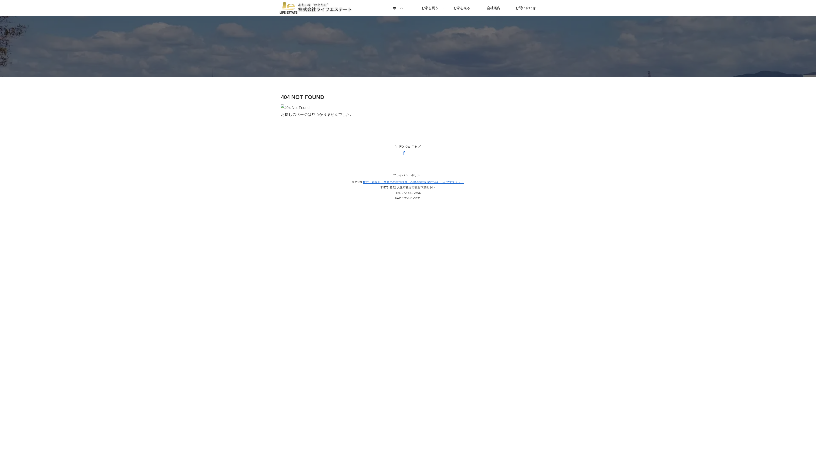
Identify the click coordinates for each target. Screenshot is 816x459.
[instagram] (411, 153)
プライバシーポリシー (408, 175)
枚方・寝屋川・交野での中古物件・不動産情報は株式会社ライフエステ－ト (413, 182)
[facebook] (404, 153)
